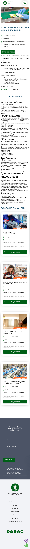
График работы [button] (11, 115)
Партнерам (15, 511)
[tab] (4, 89)
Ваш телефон (11, 446)
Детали (15, 89)
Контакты (15, 518)
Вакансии (15, 508)
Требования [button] (9, 158)
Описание (4, 89)
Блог (15, 515)
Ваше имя (10, 440)
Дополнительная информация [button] (12, 175)
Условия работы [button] (11, 102)
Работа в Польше (15, 502)
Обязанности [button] (9, 139)
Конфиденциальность (15, 521)
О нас (15, 505)
